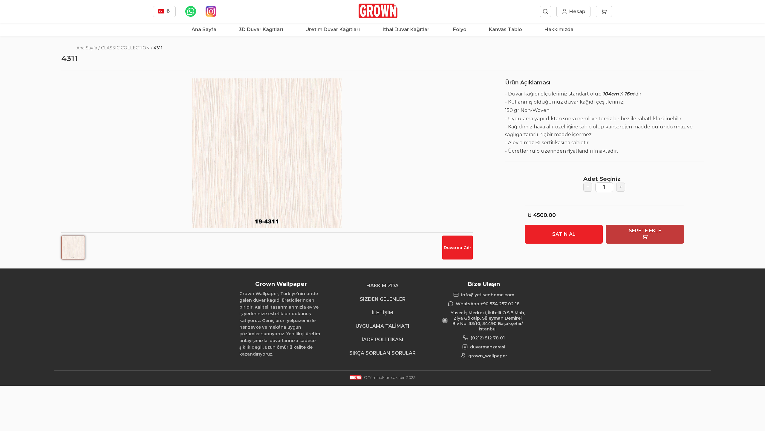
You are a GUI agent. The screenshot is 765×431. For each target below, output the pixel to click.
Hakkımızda (558, 29)
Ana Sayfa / (88, 48)
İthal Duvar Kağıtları (406, 29)
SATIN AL (564, 234)
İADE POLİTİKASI (382, 339)
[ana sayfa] (378, 16)
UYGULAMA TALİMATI (382, 326)
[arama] (545, 11)
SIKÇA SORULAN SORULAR (382, 353)
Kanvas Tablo (505, 29)
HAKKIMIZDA (382, 286)
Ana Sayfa (204, 29)
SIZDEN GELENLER (383, 299)
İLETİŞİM (382, 312)
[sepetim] (604, 11)
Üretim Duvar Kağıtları (332, 29)
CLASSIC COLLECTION (125, 48)
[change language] (164, 11)
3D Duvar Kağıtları (261, 29)
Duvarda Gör (457, 247)
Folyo (459, 29)
